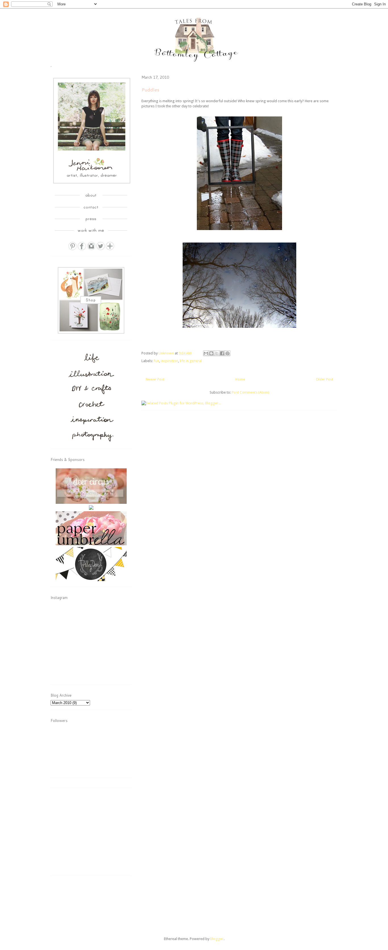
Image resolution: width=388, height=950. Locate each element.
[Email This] (206, 353)
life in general (191, 361)
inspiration (169, 361)
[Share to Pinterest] (227, 353)
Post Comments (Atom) (250, 392)
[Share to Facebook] (222, 353)
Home (240, 379)
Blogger (217, 939)
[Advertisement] (93, 833)
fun (156, 361)
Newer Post (155, 379)
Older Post (324, 379)
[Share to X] (217, 353)
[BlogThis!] (211, 353)
